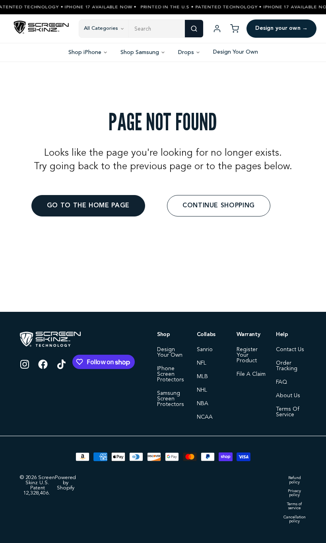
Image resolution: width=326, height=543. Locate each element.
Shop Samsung (139, 52)
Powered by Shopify (65, 483)
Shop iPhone (84, 52)
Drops (186, 52)
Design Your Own (235, 52)
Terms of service (294, 506)
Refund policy (294, 480)
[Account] (217, 29)
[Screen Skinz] (41, 29)
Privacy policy (294, 493)
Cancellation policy (294, 519)
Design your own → (281, 28)
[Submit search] (194, 28)
